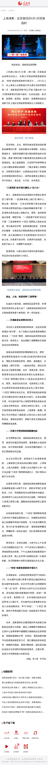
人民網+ (15, 738)
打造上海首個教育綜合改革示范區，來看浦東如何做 (23, 702)
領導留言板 (35, 738)
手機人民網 (25, 738)
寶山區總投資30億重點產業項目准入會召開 (19, 683)
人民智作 (25, 752)
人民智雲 (16, 752)
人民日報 (6, 738)
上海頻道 (11, 10)
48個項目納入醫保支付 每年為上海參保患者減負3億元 (24, 697)
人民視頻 (6, 752)
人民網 (2, 10)
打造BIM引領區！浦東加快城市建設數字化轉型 (21, 707)
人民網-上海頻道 (35, 30)
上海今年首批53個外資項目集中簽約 (17, 692)
